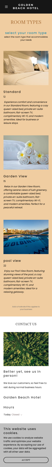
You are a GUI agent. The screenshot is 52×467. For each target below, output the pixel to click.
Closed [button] (15, 414)
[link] (26, 8)
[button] (6, 7)
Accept (26, 460)
